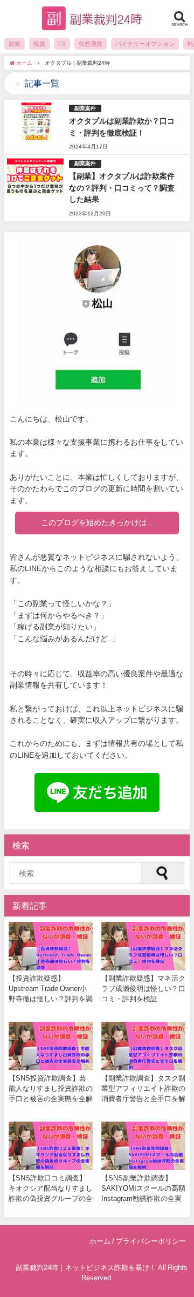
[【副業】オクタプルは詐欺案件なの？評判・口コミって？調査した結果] (97, 188)
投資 (39, 43)
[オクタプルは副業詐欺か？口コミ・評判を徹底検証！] (97, 127)
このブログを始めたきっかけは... (97, 522)
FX (62, 43)
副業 (14, 43)
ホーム (99, 1241)
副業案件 (85, 108)
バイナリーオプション (145, 43)
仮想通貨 (90, 43)
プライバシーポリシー (151, 1241)
